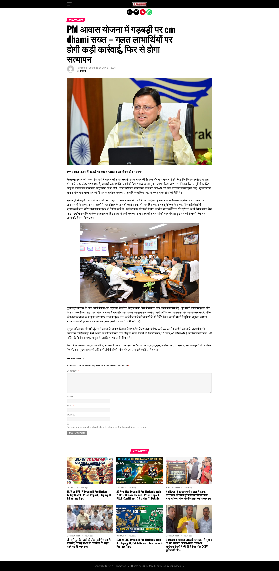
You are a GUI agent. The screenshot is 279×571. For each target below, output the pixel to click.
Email (70, 405)
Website (71, 415)
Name (71, 396)
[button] (69, 4)
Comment (73, 371)
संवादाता (83, 71)
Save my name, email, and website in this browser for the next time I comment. (107, 427)
